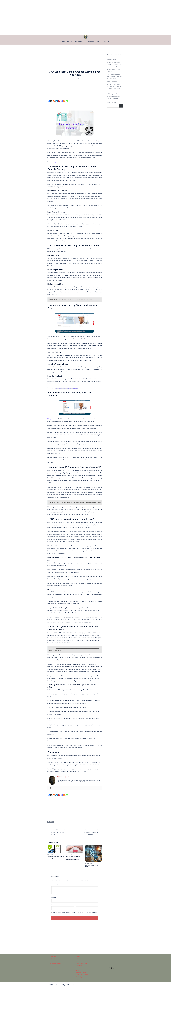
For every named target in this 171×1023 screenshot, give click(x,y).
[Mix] (64, 101)
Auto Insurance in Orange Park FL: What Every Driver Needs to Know (55, 857)
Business (69, 41)
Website (78, 905)
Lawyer (99, 41)
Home (63, 41)
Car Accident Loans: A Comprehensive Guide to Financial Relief (91, 832)
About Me (106, 41)
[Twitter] (52, 788)
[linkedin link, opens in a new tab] (111, 968)
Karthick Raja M (67, 78)
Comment (54, 885)
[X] (51, 101)
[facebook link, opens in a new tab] (109, 968)
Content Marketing (81, 963)
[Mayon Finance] (85, 36)
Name (53, 897)
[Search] (121, 106)
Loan (77, 970)
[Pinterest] (59, 101)
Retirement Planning (82, 974)
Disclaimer (53, 958)
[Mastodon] (62, 101)
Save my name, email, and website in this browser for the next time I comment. (75, 912)
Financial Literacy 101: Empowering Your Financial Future (59, 832)
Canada (78, 961)
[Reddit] (54, 101)
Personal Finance (79, 41)
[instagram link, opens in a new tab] (113, 968)
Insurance (85, 78)
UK (77, 979)
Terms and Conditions (56, 963)
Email (53, 905)
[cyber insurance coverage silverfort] (93, 853)
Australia (78, 956)
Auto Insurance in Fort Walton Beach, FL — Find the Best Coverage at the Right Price (73, 858)
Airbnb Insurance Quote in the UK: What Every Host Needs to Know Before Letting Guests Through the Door (114, 67)
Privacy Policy (54, 961)
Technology (91, 41)
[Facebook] (49, 101)
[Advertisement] (32, 8)
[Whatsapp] (67, 101)
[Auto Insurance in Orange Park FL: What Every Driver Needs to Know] (55, 849)
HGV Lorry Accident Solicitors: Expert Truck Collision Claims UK (113, 96)
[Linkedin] (56, 101)
